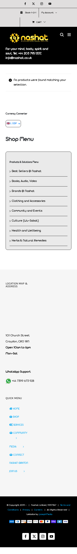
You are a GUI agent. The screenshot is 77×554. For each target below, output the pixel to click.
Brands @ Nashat (23, 191)
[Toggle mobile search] (62, 35)
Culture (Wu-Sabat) (25, 220)
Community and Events (27, 211)
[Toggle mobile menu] (69, 35)
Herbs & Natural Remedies (29, 240)
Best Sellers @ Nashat (26, 171)
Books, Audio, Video (24, 181)
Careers (38, 510)
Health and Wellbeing (26, 230)
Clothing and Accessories (28, 201)
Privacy (26, 510)
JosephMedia (45, 514)
